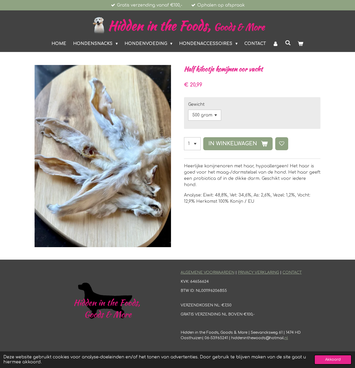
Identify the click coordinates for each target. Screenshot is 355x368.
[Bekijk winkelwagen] (300, 43)
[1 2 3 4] (192, 143)
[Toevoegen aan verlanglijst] (281, 143)
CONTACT (292, 272)
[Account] (275, 43)
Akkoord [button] (333, 359)
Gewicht (196, 104)
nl (286, 338)
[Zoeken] (288, 43)
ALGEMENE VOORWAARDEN (207, 272)
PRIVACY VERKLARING (258, 272)
